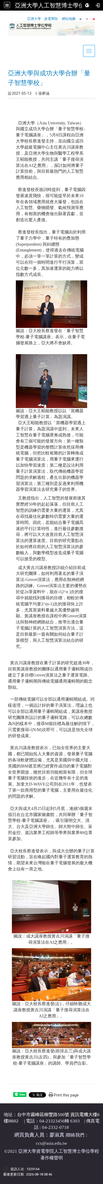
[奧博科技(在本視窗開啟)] (6, 1169)
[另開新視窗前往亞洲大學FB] (80, 19)
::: (2, 17)
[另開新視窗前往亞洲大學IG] (87, 19)
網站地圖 (69, 19)
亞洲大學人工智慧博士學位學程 (55, 5)
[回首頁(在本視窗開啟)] (8, 38)
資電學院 (51, 19)
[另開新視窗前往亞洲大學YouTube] (93, 19)
